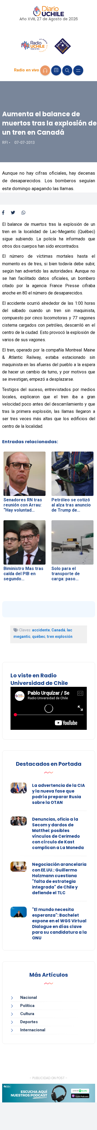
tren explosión (59, 636)
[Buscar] (67, 70)
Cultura (27, 1013)
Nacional (28, 997)
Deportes (29, 1021)
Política (27, 1005)
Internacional (32, 1030)
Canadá (58, 630)
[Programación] (56, 70)
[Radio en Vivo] (45, 70)
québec (38, 636)
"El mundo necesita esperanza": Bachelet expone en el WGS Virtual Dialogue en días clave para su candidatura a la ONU (59, 924)
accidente (41, 630)
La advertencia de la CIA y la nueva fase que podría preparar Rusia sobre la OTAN (58, 794)
